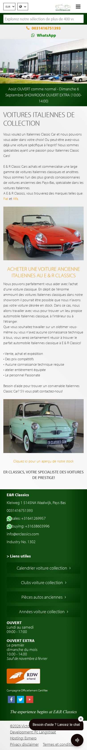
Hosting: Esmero (23, 738)
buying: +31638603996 (31, 526)
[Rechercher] (80, 19)
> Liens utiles (19, 556)
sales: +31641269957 (29, 518)
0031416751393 (46, 28)
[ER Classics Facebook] (11, 700)
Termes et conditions (60, 744)
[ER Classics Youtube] (29, 700)
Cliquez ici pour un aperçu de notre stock (43, 461)
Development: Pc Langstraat (33, 732)
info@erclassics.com (23, 533)
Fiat (5, 198)
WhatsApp (46, 35)
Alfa (15, 198)
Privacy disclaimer (24, 744)
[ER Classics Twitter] (20, 700)
